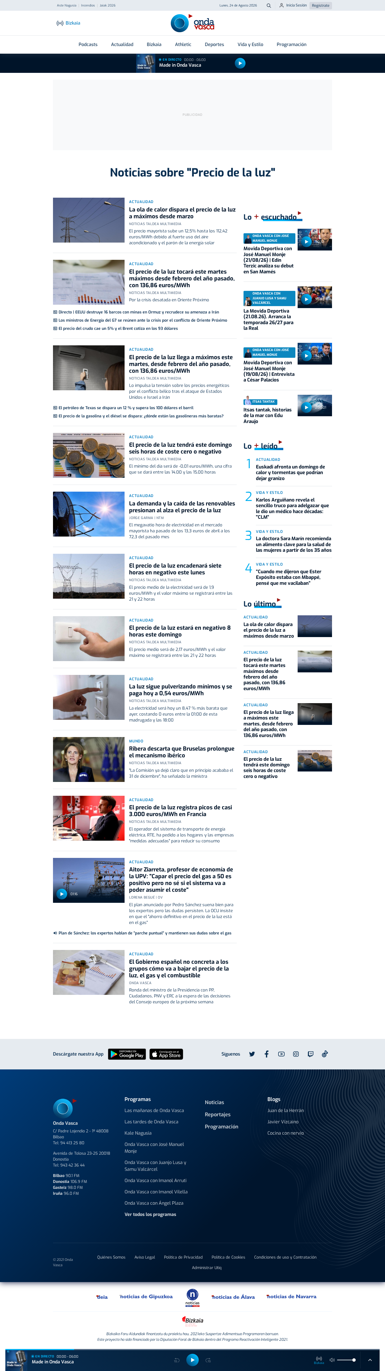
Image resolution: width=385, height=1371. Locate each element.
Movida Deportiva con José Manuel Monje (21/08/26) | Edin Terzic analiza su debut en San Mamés (269, 260)
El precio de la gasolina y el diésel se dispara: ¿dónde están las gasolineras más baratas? (141, 416)
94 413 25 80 (72, 1143)
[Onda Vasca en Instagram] (296, 1054)
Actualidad (122, 44)
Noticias (214, 1102)
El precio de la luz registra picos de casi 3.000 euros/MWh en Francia (180, 811)
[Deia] (102, 1296)
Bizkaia (154, 44)
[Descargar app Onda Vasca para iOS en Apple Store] (166, 1054)
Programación (291, 44)
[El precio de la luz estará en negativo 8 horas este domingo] (89, 638)
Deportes (214, 44)
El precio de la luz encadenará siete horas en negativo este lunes (175, 569)
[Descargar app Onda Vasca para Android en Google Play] (127, 1054)
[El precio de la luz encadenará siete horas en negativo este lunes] (89, 576)
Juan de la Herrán (285, 1110)
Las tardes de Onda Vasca (151, 1122)
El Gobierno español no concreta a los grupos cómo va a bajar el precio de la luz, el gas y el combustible (179, 968)
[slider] (354, 1360)
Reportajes (218, 1114)
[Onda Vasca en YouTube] (281, 1054)
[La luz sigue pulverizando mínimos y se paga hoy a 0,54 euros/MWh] (89, 697)
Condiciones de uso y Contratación (285, 1257)
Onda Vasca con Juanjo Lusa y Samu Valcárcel (155, 1165)
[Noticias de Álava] (233, 1296)
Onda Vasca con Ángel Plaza (154, 1203)
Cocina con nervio (285, 1133)
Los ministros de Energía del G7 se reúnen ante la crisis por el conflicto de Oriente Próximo (143, 320)
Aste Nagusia (66, 5)
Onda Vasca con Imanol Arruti (156, 1180)
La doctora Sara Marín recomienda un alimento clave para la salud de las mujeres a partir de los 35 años (294, 544)
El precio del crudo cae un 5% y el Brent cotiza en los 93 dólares (118, 328)
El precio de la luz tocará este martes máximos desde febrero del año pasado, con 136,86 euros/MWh (182, 278)
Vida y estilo (269, 492)
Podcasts (88, 44)
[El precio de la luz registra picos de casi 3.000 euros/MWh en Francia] (89, 818)
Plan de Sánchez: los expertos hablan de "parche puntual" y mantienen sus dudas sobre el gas (145, 933)
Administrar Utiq (207, 1267)
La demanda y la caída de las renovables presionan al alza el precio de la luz (182, 507)
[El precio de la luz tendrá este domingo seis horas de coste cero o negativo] (89, 455)
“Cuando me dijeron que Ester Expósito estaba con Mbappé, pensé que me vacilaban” (288, 577)
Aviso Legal (144, 1257)
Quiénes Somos (111, 1257)
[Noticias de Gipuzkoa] (146, 1296)
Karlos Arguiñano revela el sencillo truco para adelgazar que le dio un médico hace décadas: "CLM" (292, 508)
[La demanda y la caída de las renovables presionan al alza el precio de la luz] (89, 514)
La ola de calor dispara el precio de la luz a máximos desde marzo (182, 213)
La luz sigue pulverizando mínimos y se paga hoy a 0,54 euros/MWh (180, 690)
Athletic (183, 44)
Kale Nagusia (138, 1133)
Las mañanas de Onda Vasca (154, 1110)
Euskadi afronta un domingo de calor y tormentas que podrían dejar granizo (290, 473)
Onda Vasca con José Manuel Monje (154, 1147)
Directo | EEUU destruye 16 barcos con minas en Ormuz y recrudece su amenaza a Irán (139, 312)
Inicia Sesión (296, 5)
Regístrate (320, 5)
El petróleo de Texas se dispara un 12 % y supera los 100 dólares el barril (126, 408)
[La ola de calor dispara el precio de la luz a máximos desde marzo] (89, 220)
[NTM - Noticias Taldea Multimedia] (192, 1297)
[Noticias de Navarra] (291, 1296)
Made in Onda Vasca (180, 65)
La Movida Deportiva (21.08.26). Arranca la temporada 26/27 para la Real (268, 320)
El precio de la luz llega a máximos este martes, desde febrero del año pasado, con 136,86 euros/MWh (181, 364)
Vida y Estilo (250, 44)
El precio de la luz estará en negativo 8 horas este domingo (180, 631)
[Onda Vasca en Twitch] (310, 1054)
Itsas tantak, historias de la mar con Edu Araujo (268, 416)
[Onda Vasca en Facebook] (266, 1054)
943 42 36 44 (72, 1165)
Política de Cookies (228, 1257)
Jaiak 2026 (108, 5)
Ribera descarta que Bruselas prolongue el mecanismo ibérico (181, 752)
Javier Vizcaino (282, 1122)
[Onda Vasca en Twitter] (252, 1054)
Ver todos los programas (150, 1214)
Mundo (136, 741)
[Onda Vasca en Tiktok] (325, 1054)
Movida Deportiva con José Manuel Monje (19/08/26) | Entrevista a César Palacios (269, 371)
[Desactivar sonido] (332, 1360)
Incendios (88, 5)
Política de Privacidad (183, 1257)
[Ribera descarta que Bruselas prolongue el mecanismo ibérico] (89, 759)
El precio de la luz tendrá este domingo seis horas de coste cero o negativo (180, 448)
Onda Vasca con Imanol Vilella (156, 1192)
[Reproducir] (240, 63)
